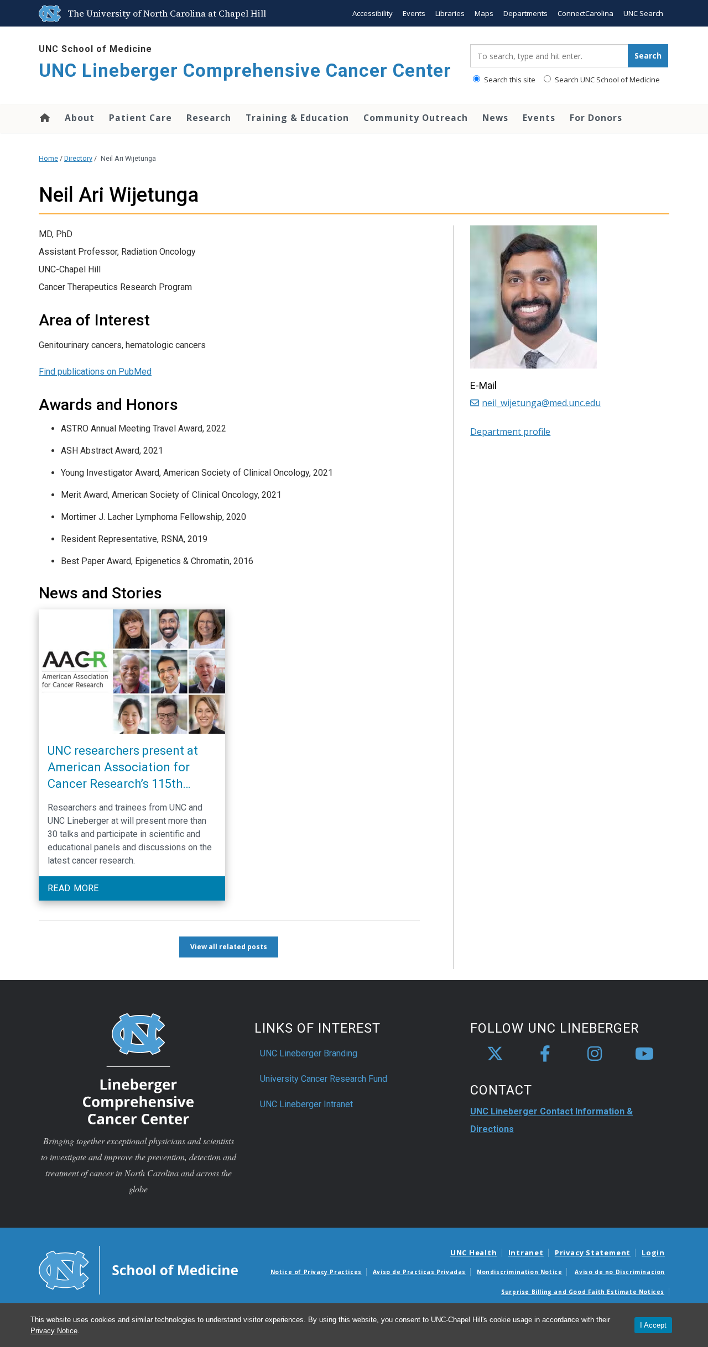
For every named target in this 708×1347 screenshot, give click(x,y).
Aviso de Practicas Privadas (419, 1272)
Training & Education (297, 118)
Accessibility (372, 13)
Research (208, 118)
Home (44, 117)
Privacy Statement (593, 1252)
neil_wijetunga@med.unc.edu (541, 403)
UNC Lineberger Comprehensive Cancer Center (245, 70)
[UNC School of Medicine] (138, 1269)
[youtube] (644, 1054)
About (80, 118)
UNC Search (643, 13)
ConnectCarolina (585, 13)
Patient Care (140, 118)
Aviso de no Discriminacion (620, 1272)
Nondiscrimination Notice (519, 1272)
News (495, 118)
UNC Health (473, 1252)
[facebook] (545, 1054)
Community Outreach (415, 118)
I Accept (653, 1325)
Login (653, 1252)
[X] (495, 1054)
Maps (484, 13)
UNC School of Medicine (95, 49)
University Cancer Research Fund (323, 1079)
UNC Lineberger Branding (308, 1053)
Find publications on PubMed (95, 371)
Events (414, 13)
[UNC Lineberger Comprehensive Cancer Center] (138, 1068)
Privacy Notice (53, 1331)
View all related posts (228, 946)
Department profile (510, 431)
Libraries (450, 13)
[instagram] (594, 1054)
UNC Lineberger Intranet (306, 1104)
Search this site (508, 80)
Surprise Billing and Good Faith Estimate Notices (582, 1292)
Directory (78, 158)
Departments (525, 13)
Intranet (526, 1252)
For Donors (596, 118)
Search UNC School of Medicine (606, 80)
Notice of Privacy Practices (316, 1272)
